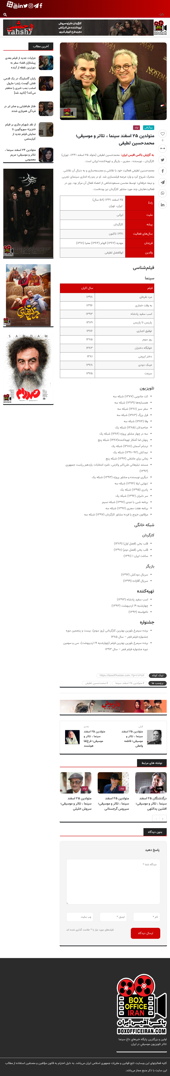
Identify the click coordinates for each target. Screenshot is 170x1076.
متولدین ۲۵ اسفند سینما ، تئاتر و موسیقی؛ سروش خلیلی (75, 804)
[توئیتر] (162, 160)
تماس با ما (160, 1049)
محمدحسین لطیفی (95, 683)
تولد (136, 128)
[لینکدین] (162, 204)
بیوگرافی (148, 128)
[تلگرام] (162, 182)
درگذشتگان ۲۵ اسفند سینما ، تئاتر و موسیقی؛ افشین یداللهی (151, 804)
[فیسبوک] (162, 171)
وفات (159, 788)
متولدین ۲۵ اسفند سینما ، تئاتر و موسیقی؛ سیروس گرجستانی (113, 804)
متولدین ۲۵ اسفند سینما (128, 683)
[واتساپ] (162, 193)
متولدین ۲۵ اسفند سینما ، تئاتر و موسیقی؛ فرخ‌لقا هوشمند (94, 738)
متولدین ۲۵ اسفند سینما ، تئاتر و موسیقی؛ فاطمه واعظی (132, 738)
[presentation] (156, 818)
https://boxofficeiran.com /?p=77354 (122, 676)
